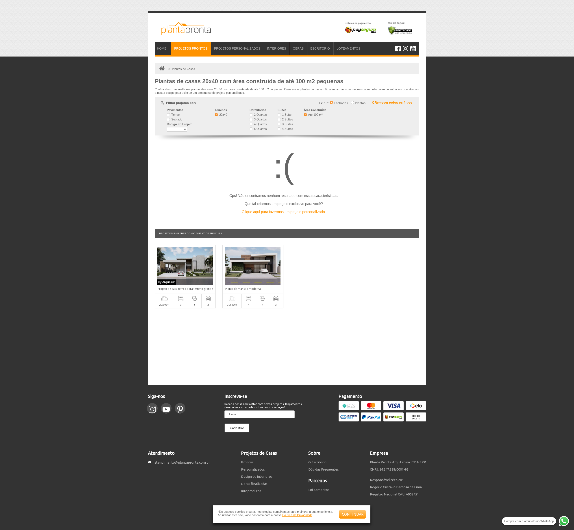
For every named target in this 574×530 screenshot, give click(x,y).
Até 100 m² (314, 114)
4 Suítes (287, 129)
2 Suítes (287, 119)
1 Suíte (286, 114)
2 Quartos (260, 114)
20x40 (222, 114)
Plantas (359, 103)
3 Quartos (260, 119)
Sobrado (176, 119)
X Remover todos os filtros (392, 102)
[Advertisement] (287, 346)
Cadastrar (237, 428)
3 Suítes (287, 124)
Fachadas (340, 103)
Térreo (175, 114)
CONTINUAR (352, 514)
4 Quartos (260, 124)
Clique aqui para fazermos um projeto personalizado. (284, 212)
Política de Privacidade (297, 515)
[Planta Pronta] (183, 33)
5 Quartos (260, 129)
